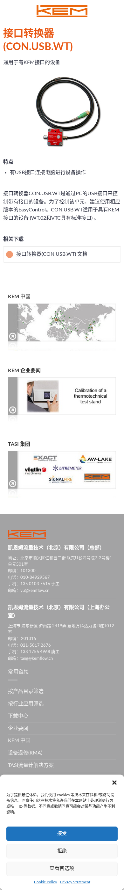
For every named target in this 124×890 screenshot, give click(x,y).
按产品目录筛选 (26, 691)
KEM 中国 (19, 296)
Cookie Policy (45, 882)
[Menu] (8, 11)
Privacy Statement (75, 882)
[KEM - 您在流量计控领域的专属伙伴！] (62, 11)
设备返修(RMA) (25, 752)
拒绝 (62, 851)
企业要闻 (18, 728)
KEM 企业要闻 (24, 370)
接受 (62, 833)
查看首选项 (62, 868)
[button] (114, 782)
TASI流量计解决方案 (31, 765)
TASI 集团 (19, 444)
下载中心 (18, 715)
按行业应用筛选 (26, 703)
